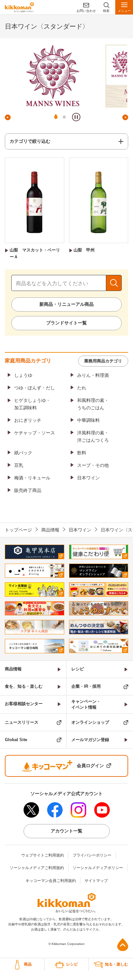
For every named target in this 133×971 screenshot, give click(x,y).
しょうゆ (23, 375)
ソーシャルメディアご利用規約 (37, 868)
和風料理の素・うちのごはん (93, 404)
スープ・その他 (93, 465)
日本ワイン (88, 477)
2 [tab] (64, 117)
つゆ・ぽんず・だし (34, 387)
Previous (8, 117)
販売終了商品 (27, 490)
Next (125, 117)
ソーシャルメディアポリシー (98, 868)
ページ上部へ (122, 944)
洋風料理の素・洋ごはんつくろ (93, 436)
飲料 (81, 452)
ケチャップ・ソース (34, 432)
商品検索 (114, 283)
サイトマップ (96, 880)
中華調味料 (88, 420)
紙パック (23, 452)
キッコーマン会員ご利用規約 (51, 880)
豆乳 (18, 465)
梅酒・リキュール (32, 477)
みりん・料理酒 (93, 375)
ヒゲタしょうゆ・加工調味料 (32, 404)
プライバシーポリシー (92, 855)
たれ (81, 387)
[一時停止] (76, 117)
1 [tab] (55, 117)
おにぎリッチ (27, 420)
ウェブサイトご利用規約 (42, 855)
